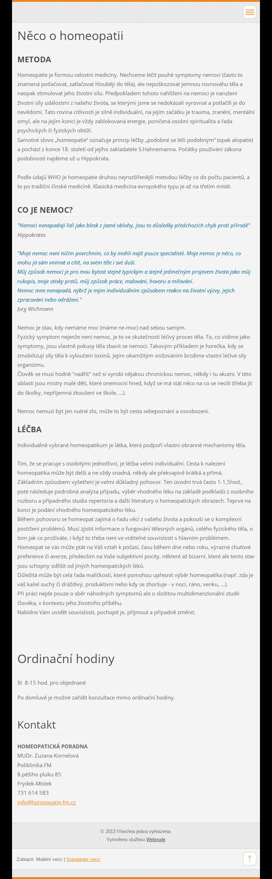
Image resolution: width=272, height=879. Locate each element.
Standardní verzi (83, 859)
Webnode (155, 839)
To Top (249, 859)
